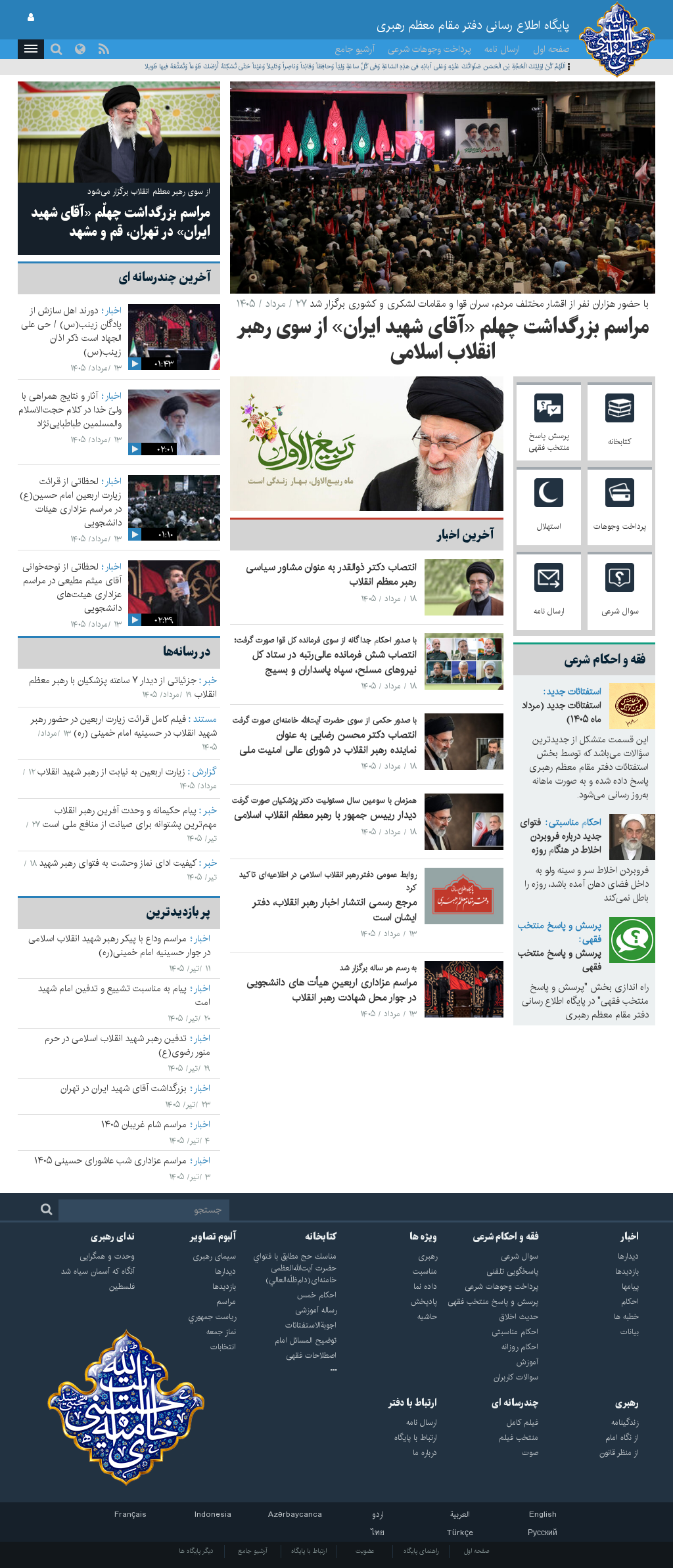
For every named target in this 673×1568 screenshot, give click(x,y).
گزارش (205, 772)
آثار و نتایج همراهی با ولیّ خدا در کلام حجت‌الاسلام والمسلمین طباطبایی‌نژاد (70, 410)
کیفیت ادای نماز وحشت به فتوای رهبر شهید (118, 863)
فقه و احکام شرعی (505, 1237)
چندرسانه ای (515, 1403)
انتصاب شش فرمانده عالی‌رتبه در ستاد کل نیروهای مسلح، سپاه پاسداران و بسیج (334, 662)
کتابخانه (320, 1237)
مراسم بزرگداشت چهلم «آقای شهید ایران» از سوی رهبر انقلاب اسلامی (443, 341)
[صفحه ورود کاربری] (31, 18)
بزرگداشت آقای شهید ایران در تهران (123, 1088)
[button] (31, 49)
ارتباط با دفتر (412, 1403)
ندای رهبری (113, 1237)
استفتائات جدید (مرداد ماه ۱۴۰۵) (561, 712)
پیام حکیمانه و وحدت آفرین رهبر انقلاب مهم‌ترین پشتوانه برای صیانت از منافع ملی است (130, 817)
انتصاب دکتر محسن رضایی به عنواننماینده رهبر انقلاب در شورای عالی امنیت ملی (328, 742)
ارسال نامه (502, 49)
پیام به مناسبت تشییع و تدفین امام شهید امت (124, 995)
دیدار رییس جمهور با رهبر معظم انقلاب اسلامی (325, 815)
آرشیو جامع (355, 49)
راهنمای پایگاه (421, 1551)
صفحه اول (551, 49)
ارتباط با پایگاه (309, 1551)
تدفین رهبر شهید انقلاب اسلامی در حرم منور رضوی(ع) (127, 1045)
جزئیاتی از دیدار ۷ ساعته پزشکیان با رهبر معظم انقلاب (123, 687)
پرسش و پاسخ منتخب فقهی (559, 932)
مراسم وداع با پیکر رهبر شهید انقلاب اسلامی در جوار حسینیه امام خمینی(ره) (119, 945)
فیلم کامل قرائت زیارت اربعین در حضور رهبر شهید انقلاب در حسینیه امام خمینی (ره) (123, 726)
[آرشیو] (286, 1371)
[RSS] (104, 49)
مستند (205, 719)
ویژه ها (423, 1237)
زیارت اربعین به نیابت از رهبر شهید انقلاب (111, 772)
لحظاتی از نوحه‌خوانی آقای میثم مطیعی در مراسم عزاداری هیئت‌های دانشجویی (72, 587)
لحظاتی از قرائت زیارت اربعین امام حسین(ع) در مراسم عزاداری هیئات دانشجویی (71, 502)
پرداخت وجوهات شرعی (429, 49)
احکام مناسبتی (575, 822)
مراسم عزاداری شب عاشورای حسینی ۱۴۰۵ (110, 1161)
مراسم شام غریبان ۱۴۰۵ (144, 1124)
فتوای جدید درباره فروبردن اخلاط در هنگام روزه (560, 836)
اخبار (113, 311)
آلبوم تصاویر (212, 1237)
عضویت (365, 1551)
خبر (210, 680)
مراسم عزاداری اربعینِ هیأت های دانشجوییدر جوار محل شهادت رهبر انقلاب (331, 990)
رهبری (627, 1403)
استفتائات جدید (574, 692)
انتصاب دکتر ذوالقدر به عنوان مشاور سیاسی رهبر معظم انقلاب (331, 575)
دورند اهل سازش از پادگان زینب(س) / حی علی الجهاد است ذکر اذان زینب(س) (71, 331)
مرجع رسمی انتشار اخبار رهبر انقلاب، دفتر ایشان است (334, 910)
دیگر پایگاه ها (196, 1551)
